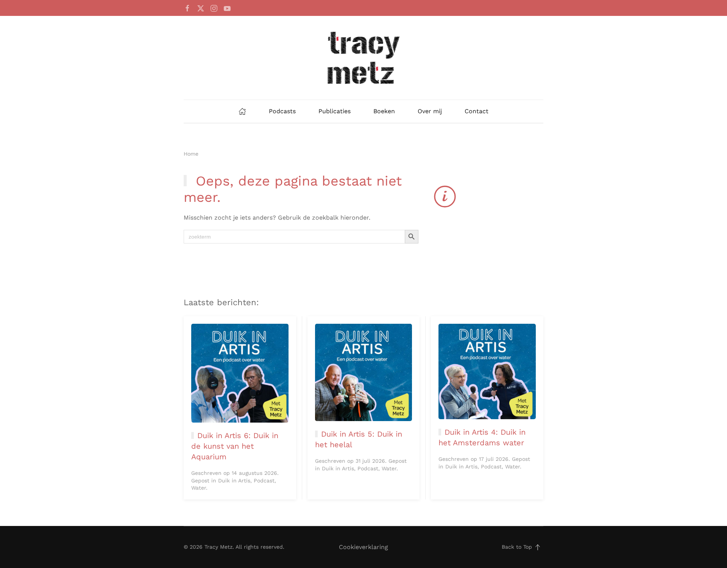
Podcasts (282, 111)
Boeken (384, 111)
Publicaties (334, 111)
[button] (537, 547)
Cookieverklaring (363, 547)
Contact (476, 111)
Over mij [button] (430, 111)
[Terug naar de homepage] (363, 57)
